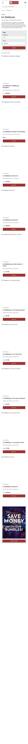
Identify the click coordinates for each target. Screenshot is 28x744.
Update (14, 47)
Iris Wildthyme (6, 83)
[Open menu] (2, 2)
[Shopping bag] (25, 2)
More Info (14, 96)
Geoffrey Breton (16, 90)
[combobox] (14, 37)
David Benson (16, 178)
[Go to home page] (14, 2)
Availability (5, 35)
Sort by (4, 40)
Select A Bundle (14, 549)
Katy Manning (9, 90)
